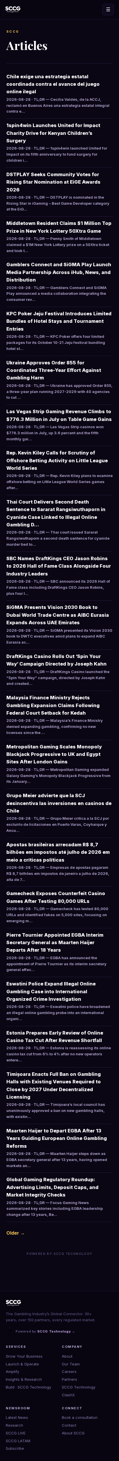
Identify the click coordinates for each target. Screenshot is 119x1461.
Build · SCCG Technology (28, 1387)
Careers (69, 1371)
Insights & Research (24, 1379)
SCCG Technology (78, 1387)
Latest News (17, 1417)
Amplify (12, 1371)
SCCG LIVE (15, 1433)
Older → (15, 1233)
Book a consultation (80, 1417)
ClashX (68, 1395)
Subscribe (15, 1448)
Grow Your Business (24, 1356)
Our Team (71, 1364)
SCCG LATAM (18, 1440)
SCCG (12, 31)
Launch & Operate (22, 1364)
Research (14, 1425)
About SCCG (73, 1433)
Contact (69, 1425)
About (67, 1356)
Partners (69, 1379)
